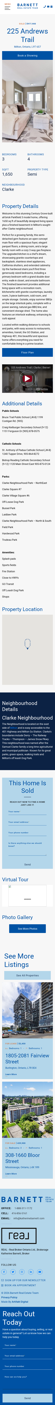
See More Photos (27, 928)
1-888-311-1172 (23, 1208)
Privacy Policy (9, 1297)
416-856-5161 (19, 1213)
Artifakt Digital (20, 1301)
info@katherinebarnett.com (29, 1218)
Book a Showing (28, 55)
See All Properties (27, 975)
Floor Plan (27, 352)
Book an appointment (20, 1285)
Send (27, 864)
